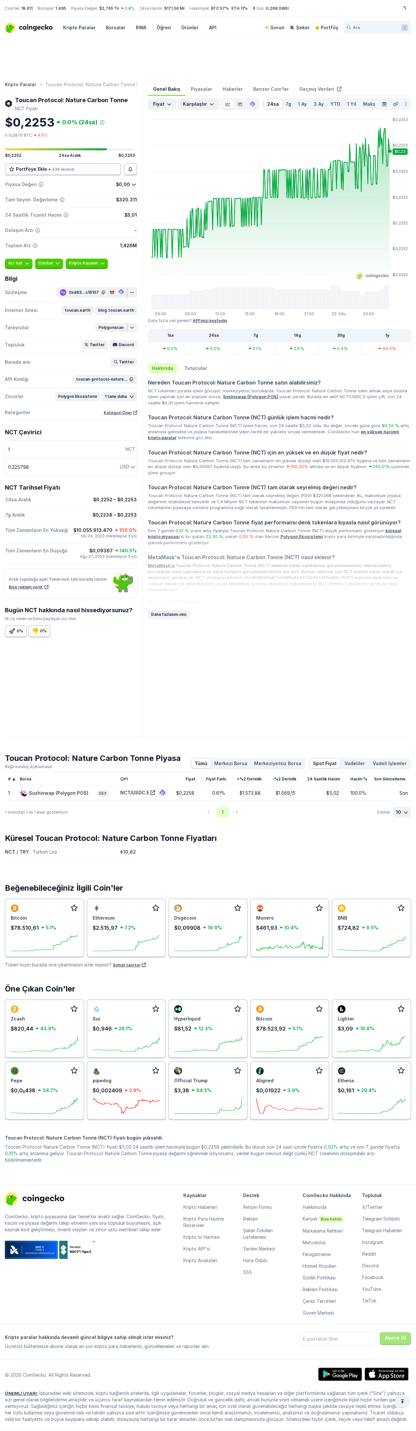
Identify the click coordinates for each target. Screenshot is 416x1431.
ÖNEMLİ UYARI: (21, 1393)
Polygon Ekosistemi (301, 536)
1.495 (60, 8)
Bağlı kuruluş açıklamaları (28, 766)
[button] (77, 310)
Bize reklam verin (26, 587)
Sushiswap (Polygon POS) (250, 396)
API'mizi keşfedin (210, 320)
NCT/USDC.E (134, 792)
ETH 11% (239, 8)
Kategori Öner (118, 412)
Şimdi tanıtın (126, 964)
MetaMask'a (161, 565)
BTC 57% (220, 8)
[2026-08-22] (384, 104)
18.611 (26, 8)
